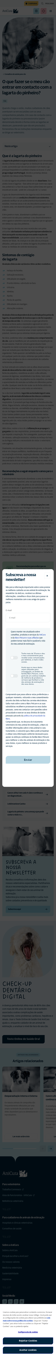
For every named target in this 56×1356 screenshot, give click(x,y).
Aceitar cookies (28, 1350)
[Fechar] (47, 576)
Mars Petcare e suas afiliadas (27, 638)
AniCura (42, 635)
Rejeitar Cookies (28, 1341)
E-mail (9, 610)
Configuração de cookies (28, 1332)
